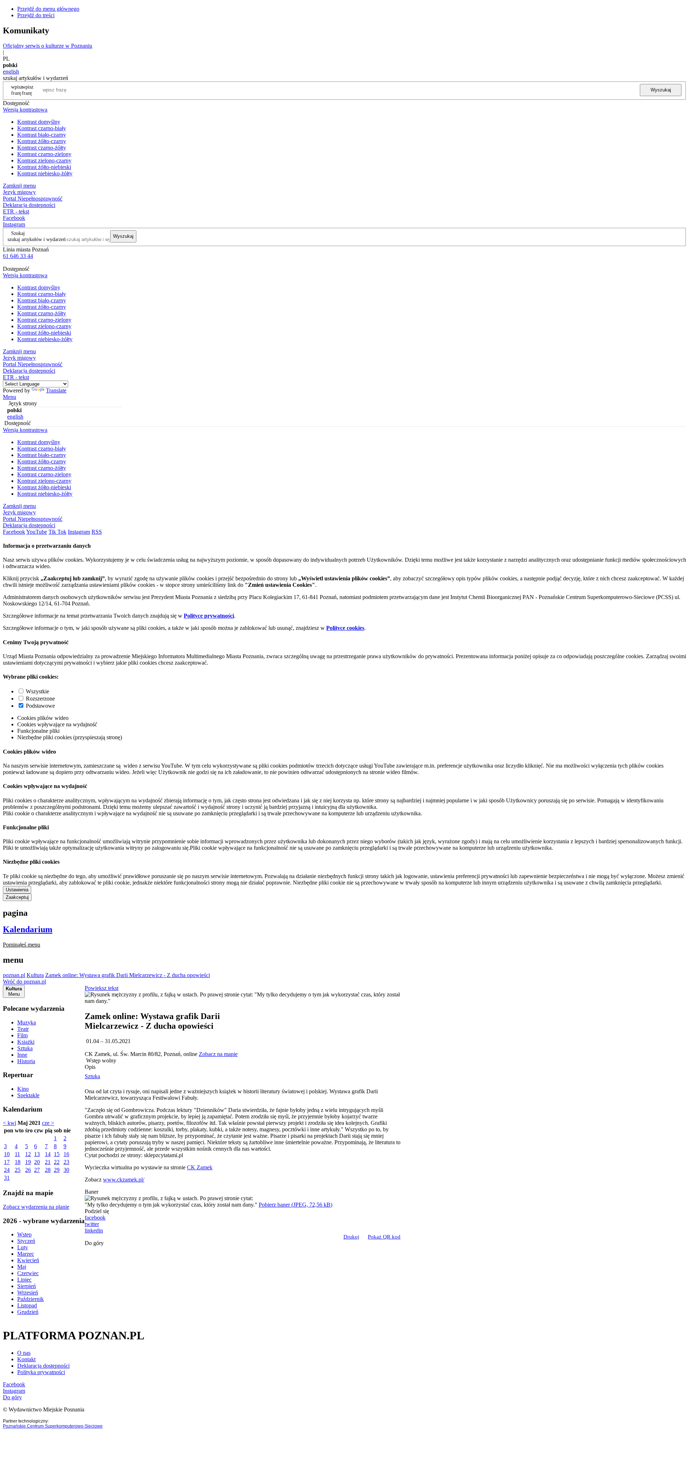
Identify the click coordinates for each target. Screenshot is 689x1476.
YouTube (36, 532)
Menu (9, 397)
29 (57, 1170)
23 (66, 1162)
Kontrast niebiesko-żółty (44, 173)
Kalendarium (27, 929)
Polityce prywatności (209, 616)
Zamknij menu (19, 186)
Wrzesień (27, 1292)
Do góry (94, 1243)
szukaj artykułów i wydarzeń (37, 239)
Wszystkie (37, 691)
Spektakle (28, 1095)
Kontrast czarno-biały (41, 128)
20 (37, 1162)
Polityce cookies (345, 628)
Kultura (35, 975)
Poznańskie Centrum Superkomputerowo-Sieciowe (53, 1426)
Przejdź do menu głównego (48, 9)
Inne (22, 1055)
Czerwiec (28, 1273)
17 (7, 1162)
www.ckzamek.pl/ (123, 1179)
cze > (48, 1123)
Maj (21, 1267)
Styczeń (26, 1241)
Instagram (14, 224)
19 (28, 1162)
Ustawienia (17, 889)
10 (7, 1154)
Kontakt (26, 1359)
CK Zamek (199, 1167)
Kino (23, 1089)
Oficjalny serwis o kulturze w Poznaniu (47, 46)
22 (57, 1162)
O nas (24, 1353)
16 (66, 1154)
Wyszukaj (661, 90)
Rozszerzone (40, 698)
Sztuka (25, 1048)
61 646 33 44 (18, 256)
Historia (26, 1061)
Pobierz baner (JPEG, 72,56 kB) (295, 1205)
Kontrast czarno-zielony (44, 154)
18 (17, 1162)
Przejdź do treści (36, 15)
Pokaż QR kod (384, 1237)
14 (48, 1154)
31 (7, 1178)
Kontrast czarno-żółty (41, 148)
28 (48, 1170)
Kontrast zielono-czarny (44, 160)
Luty (22, 1247)
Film (22, 1035)
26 (28, 1170)
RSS (97, 532)
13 (37, 1154)
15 (57, 1154)
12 (28, 1154)
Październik (30, 1299)
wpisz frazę (27, 90)
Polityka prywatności (41, 1372)
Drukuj (351, 1237)
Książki (25, 1042)
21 (48, 1162)
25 (17, 1170)
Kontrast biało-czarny (41, 135)
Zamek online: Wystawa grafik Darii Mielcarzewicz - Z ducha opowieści (127, 975)
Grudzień (27, 1312)
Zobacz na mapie (218, 1054)
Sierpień (26, 1286)
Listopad (27, 1305)
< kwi (9, 1123)
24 (7, 1170)
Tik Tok (57, 532)
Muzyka (26, 1022)
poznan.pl (14, 975)
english (11, 72)
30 (66, 1170)
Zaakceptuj (17, 897)
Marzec (25, 1254)
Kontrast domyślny (38, 122)
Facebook (14, 218)
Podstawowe (40, 706)
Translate (56, 390)
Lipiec (24, 1280)
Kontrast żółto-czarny (41, 141)
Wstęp (24, 1234)
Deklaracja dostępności (43, 1366)
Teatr (23, 1029)
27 (37, 1170)
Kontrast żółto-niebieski (44, 167)
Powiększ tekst (101, 988)
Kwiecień (28, 1260)
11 (17, 1154)
